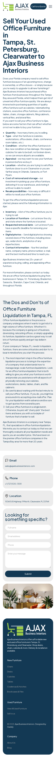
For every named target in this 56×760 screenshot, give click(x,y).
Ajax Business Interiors (24, 724)
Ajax (5, 206)
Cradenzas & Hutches (16, 686)
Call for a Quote (38, 6)
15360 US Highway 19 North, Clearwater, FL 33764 (27, 501)
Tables (10, 681)
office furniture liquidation (27, 199)
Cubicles (11, 676)
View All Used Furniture (17, 708)
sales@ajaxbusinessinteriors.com (20, 466)
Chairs (10, 666)
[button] (50, 6)
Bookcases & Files (15, 691)
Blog (9, 747)
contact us (37, 272)
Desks (10, 671)
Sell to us (11, 713)
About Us (11, 742)
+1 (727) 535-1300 (13, 483)
